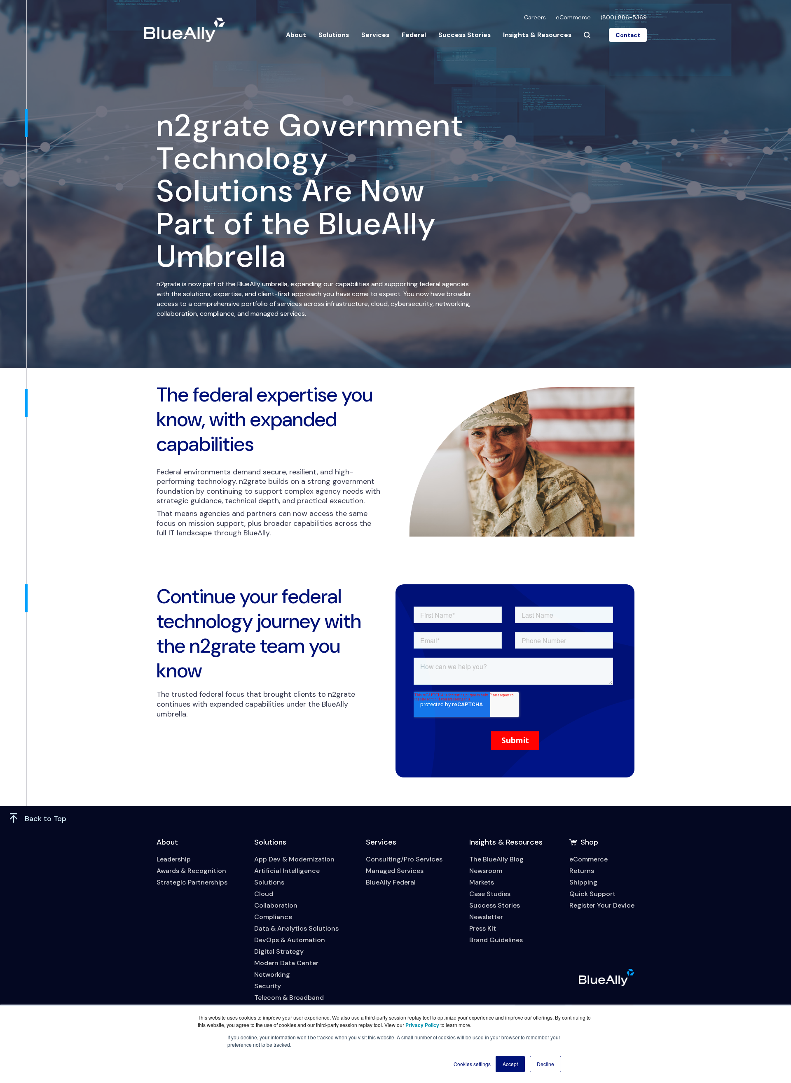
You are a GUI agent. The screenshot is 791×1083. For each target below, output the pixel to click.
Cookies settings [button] (472, 1063)
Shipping (583, 882)
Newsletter (486, 917)
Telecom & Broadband (289, 997)
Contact (627, 35)
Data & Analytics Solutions (296, 928)
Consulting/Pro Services (404, 859)
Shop (589, 842)
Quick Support (592, 893)
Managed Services (395, 870)
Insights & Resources (537, 34)
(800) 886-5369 (624, 17)
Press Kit (482, 928)
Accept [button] (510, 1063)
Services (375, 34)
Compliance (273, 917)
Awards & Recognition (191, 870)
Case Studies (489, 893)
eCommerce (573, 17)
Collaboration (275, 905)
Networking (272, 974)
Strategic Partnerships (192, 882)
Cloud (263, 893)
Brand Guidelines (496, 940)
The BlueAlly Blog (496, 859)
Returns (581, 870)
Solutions (333, 34)
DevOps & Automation (289, 940)
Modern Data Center (286, 963)
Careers (535, 17)
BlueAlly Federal (391, 882)
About (296, 34)
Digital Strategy (279, 951)
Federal (414, 34)
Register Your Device (601, 905)
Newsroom (485, 870)
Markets (481, 882)
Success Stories (464, 34)
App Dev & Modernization (294, 859)
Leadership (174, 859)
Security (267, 986)
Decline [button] (545, 1063)
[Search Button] (587, 35)
